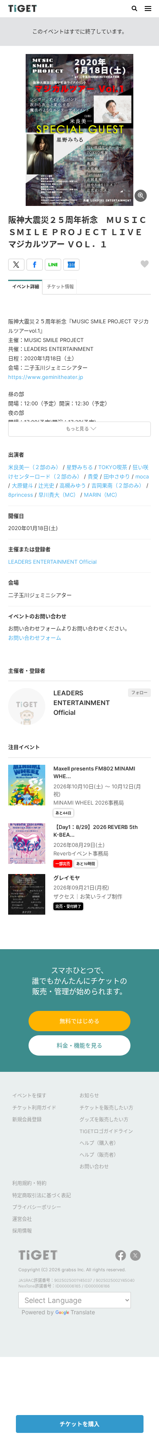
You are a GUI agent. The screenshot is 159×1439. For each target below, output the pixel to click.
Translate (83, 1312)
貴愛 (93, 476)
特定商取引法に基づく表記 (41, 1195)
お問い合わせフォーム (34, 637)
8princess (20, 494)
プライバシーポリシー (36, 1207)
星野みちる (79, 467)
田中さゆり (117, 476)
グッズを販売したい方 (104, 1120)
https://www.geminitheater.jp (45, 377)
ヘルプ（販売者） (99, 1155)
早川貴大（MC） (58, 494)
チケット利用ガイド (34, 1108)
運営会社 (22, 1219)
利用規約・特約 (29, 1183)
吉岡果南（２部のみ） (117, 485)
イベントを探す (29, 1096)
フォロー (139, 692)
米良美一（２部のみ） (34, 467)
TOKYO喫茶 (112, 467)
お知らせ (89, 1096)
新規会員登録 (27, 1120)
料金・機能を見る (79, 1045)
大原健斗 (22, 485)
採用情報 (22, 1231)
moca (142, 476)
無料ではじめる (79, 1020)
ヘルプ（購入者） (99, 1143)
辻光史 (46, 485)
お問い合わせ (94, 1167)
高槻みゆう (73, 485)
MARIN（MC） (102, 494)
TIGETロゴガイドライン (106, 1131)
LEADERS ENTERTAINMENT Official (52, 561)
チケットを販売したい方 (106, 1108)
